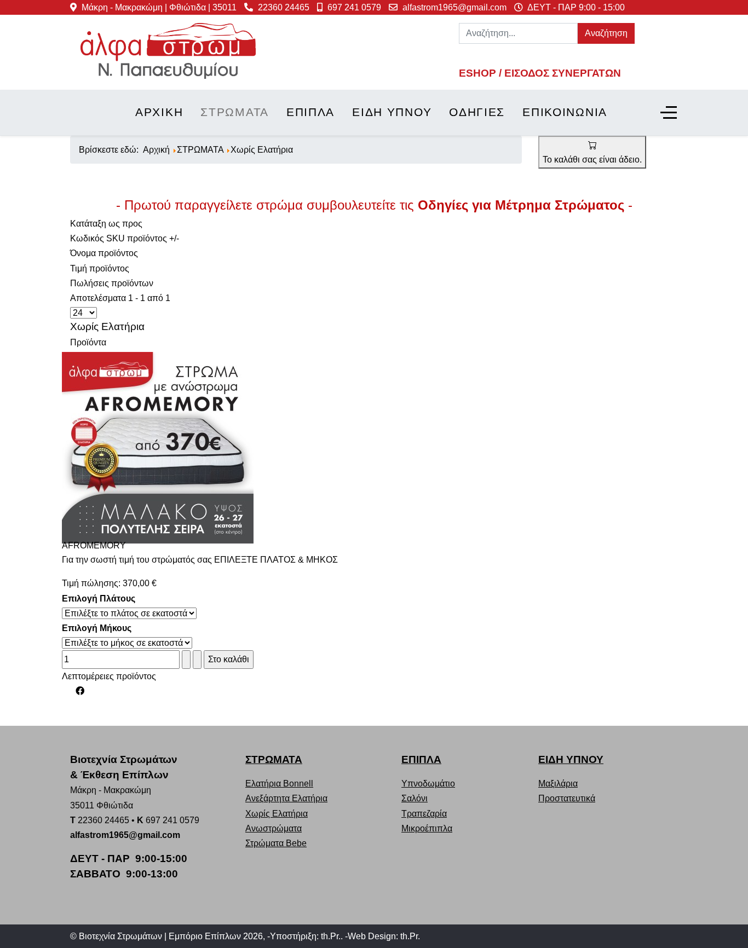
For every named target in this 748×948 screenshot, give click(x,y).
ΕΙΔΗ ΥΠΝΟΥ (570, 759)
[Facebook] (80, 691)
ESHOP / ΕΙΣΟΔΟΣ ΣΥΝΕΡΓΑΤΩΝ (540, 73)
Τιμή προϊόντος (99, 268)
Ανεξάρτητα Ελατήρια (286, 798)
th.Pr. (331, 936)
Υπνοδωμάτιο (428, 783)
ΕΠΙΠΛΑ (421, 759)
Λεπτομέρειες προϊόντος (109, 676)
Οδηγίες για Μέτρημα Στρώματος (521, 205)
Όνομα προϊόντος (104, 253)
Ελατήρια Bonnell (279, 783)
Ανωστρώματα (273, 828)
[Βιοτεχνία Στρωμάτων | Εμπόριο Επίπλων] (168, 50)
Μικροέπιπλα (426, 828)
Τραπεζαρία (424, 813)
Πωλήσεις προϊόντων (111, 283)
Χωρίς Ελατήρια (276, 813)
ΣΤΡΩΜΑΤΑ (273, 759)
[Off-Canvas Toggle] (668, 113)
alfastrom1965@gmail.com (454, 7)
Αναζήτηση (606, 33)
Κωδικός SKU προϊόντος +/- (124, 238)
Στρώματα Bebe (276, 843)
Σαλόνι (414, 798)
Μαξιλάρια (558, 783)
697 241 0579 (354, 7)
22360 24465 (283, 7)
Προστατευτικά (566, 798)
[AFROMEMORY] (158, 447)
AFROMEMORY (94, 545)
